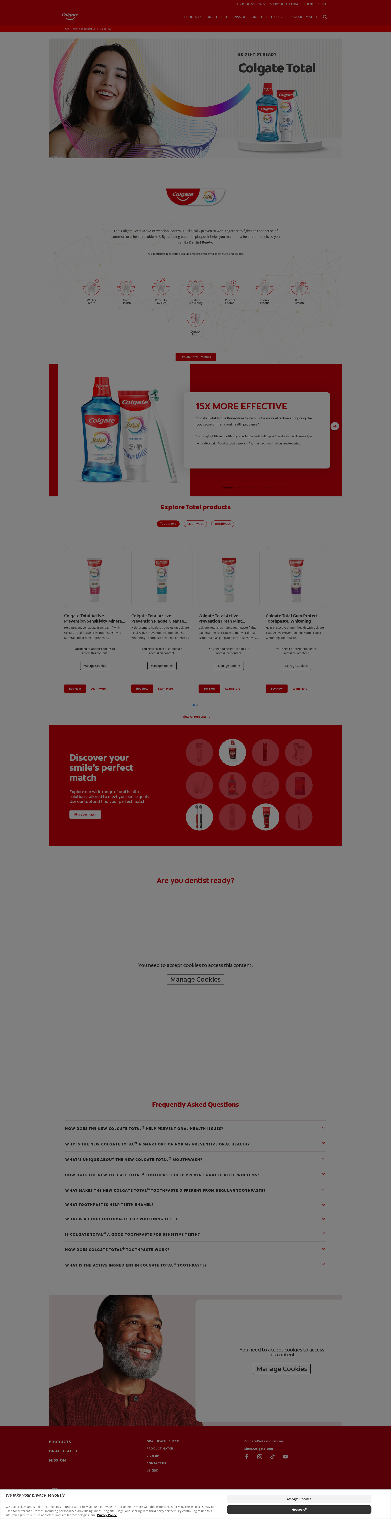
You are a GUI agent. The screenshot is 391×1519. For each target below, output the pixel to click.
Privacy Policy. (107, 1515)
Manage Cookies (299, 1499)
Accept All (299, 1509)
